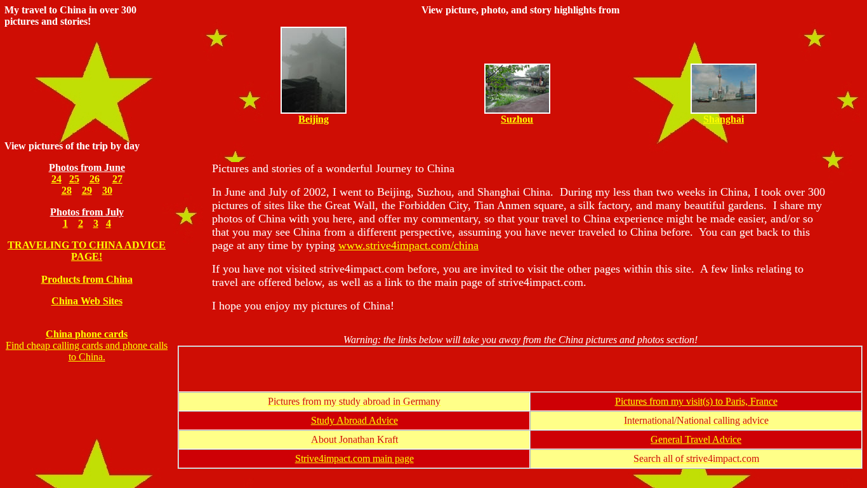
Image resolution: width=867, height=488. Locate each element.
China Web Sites (86, 300)
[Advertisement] (520, 369)
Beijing (313, 119)
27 (117, 178)
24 (56, 178)
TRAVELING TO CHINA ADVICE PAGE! (87, 251)
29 (87, 190)
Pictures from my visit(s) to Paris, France (696, 401)
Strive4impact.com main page (354, 458)
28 (67, 190)
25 (74, 178)
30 (107, 190)
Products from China (87, 279)
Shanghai (723, 119)
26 (94, 178)
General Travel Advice (696, 439)
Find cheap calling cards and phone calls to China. (87, 345)
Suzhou (517, 119)
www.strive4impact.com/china (408, 245)
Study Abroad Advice (354, 420)
